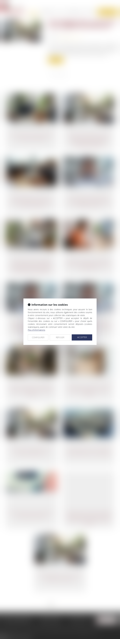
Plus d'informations (36, 330)
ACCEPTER (82, 337)
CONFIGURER (38, 337)
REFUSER (60, 337)
